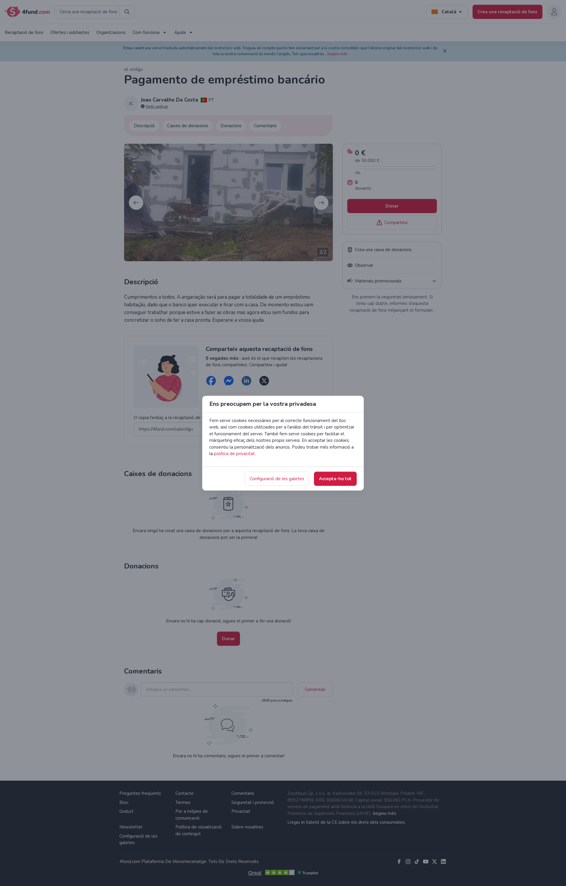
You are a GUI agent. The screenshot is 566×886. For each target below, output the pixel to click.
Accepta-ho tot (335, 479)
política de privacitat (234, 454)
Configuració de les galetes (277, 479)
